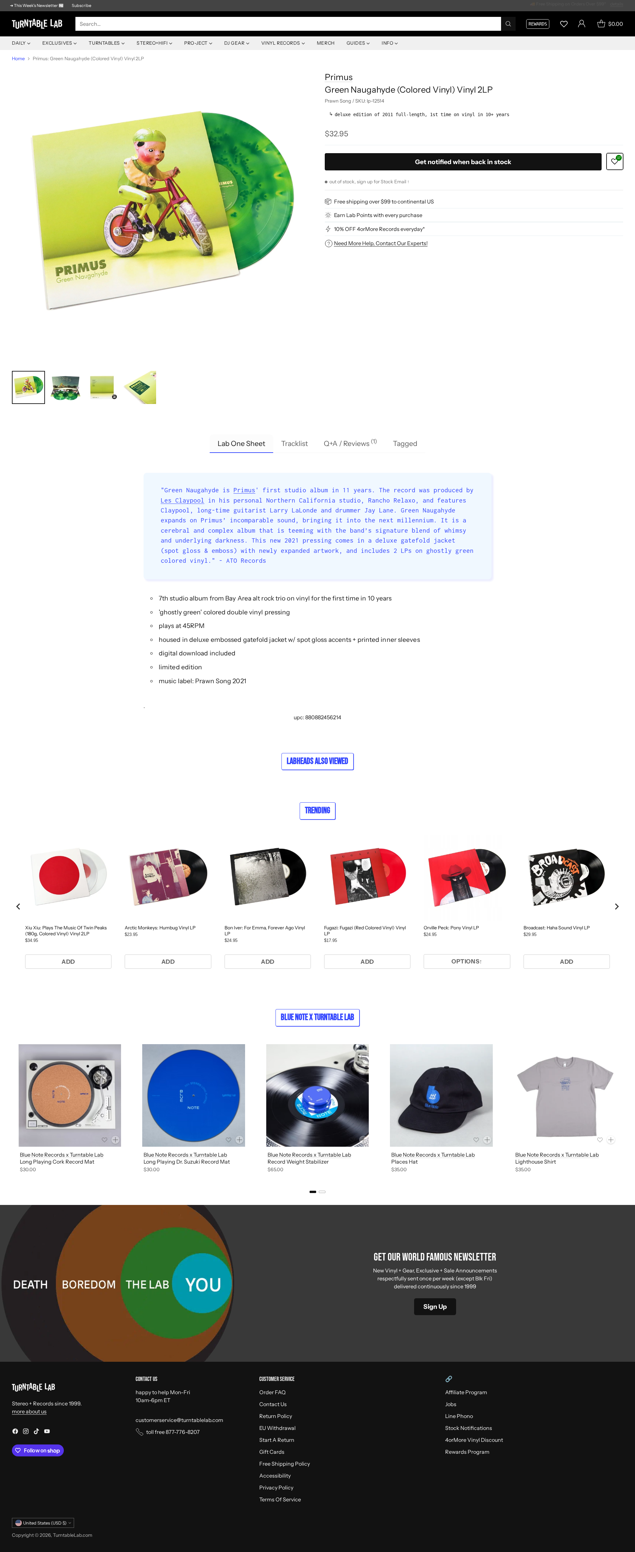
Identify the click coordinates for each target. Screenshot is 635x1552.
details (616, 5)
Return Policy (275, 1416)
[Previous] (12, 1109)
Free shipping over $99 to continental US (384, 201)
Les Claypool (182, 500)
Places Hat (404, 1161)
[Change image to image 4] (139, 387)
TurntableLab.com (72, 1535)
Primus (339, 77)
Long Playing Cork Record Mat (57, 1161)
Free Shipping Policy (284, 1463)
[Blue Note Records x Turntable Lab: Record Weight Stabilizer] (317, 1095)
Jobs (450, 1404)
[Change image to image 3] (102, 387)
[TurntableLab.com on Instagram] (26, 1432)
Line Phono (459, 1416)
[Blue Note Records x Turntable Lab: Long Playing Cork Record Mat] (70, 1095)
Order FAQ (272, 1392)
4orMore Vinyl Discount (474, 1440)
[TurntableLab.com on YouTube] (47, 1432)
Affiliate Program (466, 1392)
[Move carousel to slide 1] (313, 1192)
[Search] (508, 24)
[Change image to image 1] (28, 387)
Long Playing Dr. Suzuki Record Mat (187, 1161)
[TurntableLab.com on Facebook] (15, 1432)
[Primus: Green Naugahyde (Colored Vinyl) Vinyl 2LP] (161, 215)
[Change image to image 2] (65, 387)
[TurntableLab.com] (38, 24)
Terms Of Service (280, 1499)
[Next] (623, 1109)
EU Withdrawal (277, 1428)
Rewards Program (467, 1451)
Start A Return (276, 1440)
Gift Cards (271, 1451)
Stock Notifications (468, 1428)
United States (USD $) (44, 1523)
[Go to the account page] (581, 24)
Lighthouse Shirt (535, 1161)
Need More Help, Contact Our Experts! (381, 243)
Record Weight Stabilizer (298, 1161)
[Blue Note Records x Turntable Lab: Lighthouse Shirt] (565, 1095)
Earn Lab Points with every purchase (378, 215)
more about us (29, 1411)
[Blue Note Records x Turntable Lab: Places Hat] (441, 1095)
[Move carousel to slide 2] (322, 1192)
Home (18, 59)
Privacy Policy (276, 1487)
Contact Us (273, 1404)
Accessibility (275, 1475)
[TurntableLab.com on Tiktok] (36, 1432)
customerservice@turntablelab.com (179, 1420)
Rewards (538, 23)
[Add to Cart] (115, 1140)
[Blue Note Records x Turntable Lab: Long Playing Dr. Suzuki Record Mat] (193, 1095)
